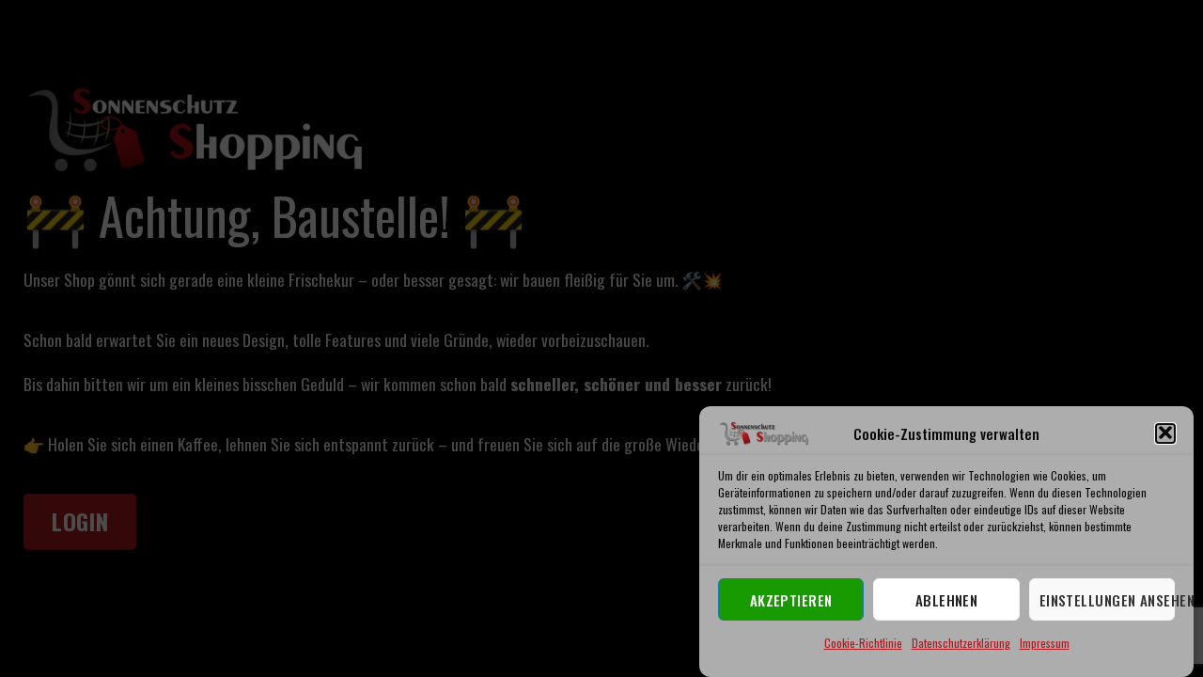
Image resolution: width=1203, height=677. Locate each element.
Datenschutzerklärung (961, 643)
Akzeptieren (791, 599)
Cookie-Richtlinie (863, 643)
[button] (1165, 432)
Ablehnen (946, 599)
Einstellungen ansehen (1107, 599)
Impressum (1045, 643)
